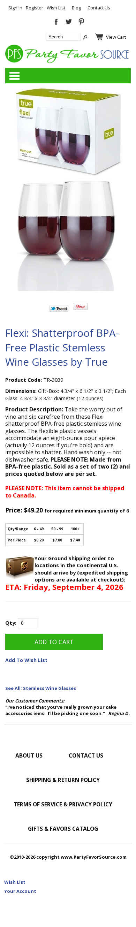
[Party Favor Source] (68, 61)
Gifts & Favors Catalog (63, 829)
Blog (76, 8)
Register (34, 8)
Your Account (20, 891)
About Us (29, 755)
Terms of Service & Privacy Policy (63, 804)
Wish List (56, 8)
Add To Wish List (26, 660)
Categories (14, 75)
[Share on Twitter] (59, 310)
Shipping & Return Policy (63, 780)
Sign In (15, 8)
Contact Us (99, 8)
